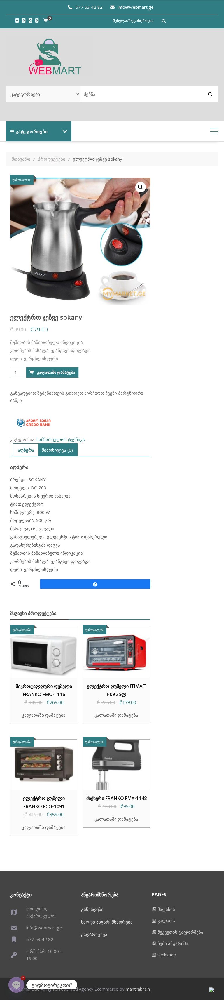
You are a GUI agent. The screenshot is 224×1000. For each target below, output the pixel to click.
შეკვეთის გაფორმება (180, 932)
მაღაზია (166, 909)
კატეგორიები (32, 131)
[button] (140, 187)
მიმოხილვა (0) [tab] (57, 450)
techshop (167, 955)
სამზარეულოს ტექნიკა (60, 439)
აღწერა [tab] (26, 450)
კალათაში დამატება (56, 372)
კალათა (166, 921)
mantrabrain (138, 989)
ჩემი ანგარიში (173, 943)
